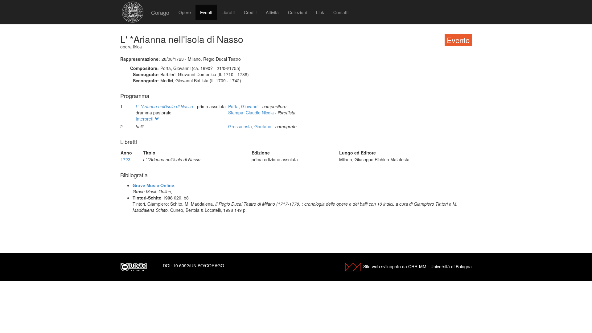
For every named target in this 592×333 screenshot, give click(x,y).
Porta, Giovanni (244, 106)
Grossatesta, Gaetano (250, 126)
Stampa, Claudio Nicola (251, 112)
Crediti (250, 12)
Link (320, 12)
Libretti (228, 12)
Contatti (340, 12)
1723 (125, 159)
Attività (272, 12)
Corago (160, 12)
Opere (185, 12)
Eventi (206, 12)
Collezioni (297, 12)
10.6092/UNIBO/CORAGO (198, 265)
